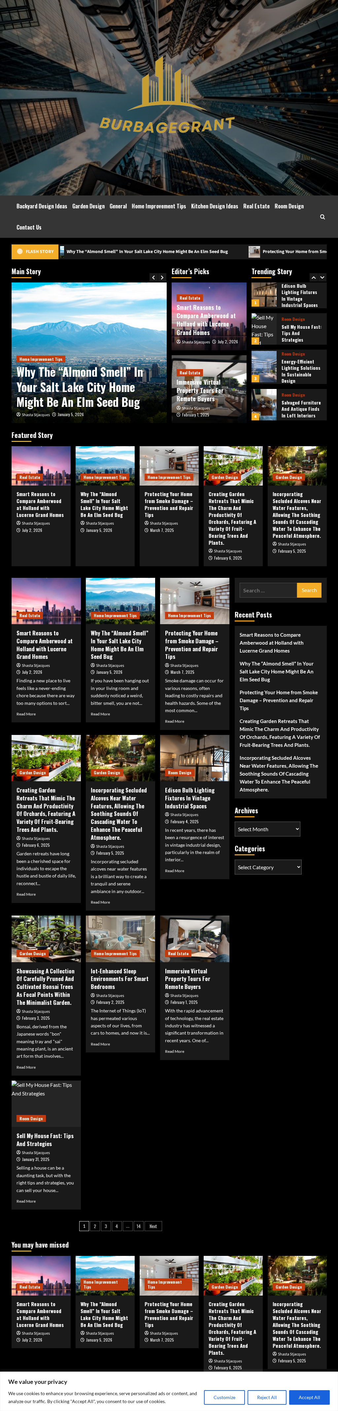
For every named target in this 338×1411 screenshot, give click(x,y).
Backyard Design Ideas (42, 206)
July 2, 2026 (228, 341)
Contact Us (29, 227)
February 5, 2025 (292, 551)
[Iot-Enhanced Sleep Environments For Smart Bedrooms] (120, 939)
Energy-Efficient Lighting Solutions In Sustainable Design (301, 332)
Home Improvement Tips (159, 206)
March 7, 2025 (162, 530)
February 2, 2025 (110, 1002)
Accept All (309, 1397)
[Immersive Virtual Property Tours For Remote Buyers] (194, 939)
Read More (26, 713)
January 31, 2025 (36, 1159)
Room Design (289, 206)
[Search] (323, 217)
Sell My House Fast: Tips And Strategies (45, 1140)
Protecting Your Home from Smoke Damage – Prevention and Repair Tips (252, 251)
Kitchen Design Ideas (214, 206)
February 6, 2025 (228, 558)
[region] (169, 1391)
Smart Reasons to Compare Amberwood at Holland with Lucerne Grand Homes (206, 320)
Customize (224, 1397)
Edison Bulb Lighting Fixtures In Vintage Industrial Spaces (190, 798)
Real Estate (256, 206)
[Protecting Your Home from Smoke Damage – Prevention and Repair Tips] (169, 466)
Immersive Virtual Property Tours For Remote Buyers (200, 390)
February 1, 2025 (195, 414)
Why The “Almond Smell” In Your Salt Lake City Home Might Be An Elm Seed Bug (80, 386)
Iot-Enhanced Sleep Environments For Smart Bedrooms (120, 979)
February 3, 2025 (36, 1018)
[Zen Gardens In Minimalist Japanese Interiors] (264, 401)
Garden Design (88, 206)
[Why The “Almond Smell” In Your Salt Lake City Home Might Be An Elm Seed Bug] (105, 466)
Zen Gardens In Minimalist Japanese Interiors (301, 406)
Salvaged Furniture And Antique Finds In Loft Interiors (301, 369)
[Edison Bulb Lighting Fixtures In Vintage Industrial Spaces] (194, 758)
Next (153, 1225)
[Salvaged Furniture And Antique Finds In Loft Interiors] (264, 365)
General (118, 206)
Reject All (267, 1397)
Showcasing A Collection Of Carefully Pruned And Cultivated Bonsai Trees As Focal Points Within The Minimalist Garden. (46, 986)
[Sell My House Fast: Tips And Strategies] (264, 289)
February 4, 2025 (185, 821)
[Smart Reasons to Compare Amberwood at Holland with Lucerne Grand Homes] (41, 466)
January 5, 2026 (71, 414)
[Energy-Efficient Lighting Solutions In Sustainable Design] (264, 327)
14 (139, 1225)
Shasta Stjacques (36, 415)
